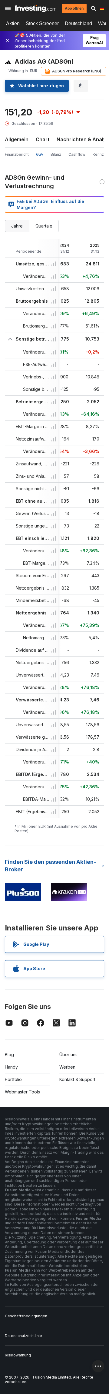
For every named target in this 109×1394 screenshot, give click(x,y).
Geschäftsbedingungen (26, 1316)
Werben (67, 1067)
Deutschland (78, 23)
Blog (9, 1054)
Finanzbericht (17, 154)
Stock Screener (42, 23)
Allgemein (16, 139)
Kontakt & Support (77, 1079)
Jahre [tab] (17, 225)
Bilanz (56, 154)
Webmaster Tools (22, 1091)
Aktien (13, 23)
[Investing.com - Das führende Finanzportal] (35, 8)
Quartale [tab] (43, 225)
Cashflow (76, 154)
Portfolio (13, 1079)
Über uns (68, 1054)
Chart (42, 139)
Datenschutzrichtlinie (23, 1335)
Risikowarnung (18, 1355)
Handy (11, 1067)
